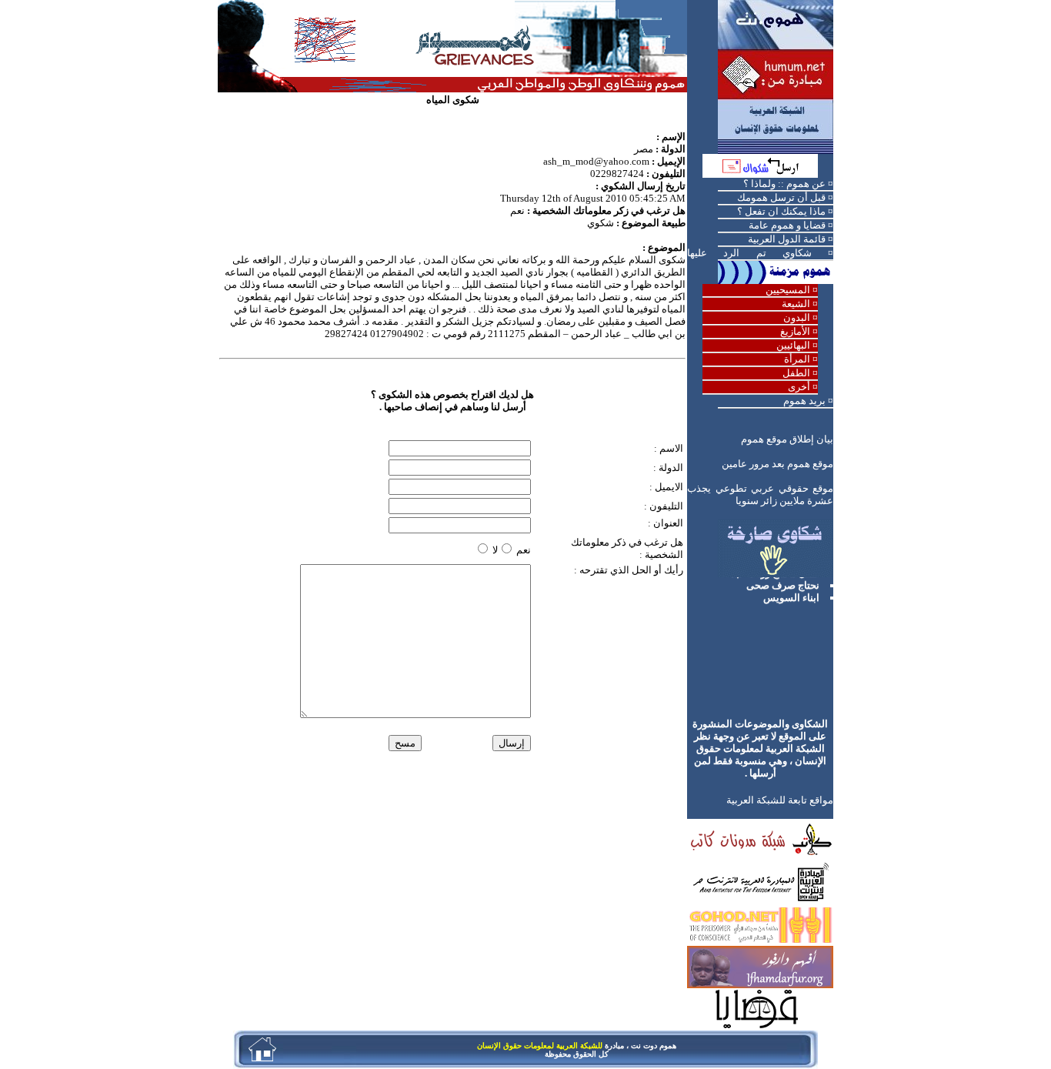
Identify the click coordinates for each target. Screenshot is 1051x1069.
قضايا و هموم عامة (787, 225)
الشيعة (796, 303)
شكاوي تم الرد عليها (749, 253)
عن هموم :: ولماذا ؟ (784, 183)
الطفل (796, 373)
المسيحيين (788, 290)
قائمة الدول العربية (787, 239)
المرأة (797, 359)
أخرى (799, 387)
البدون (796, 317)
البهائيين (793, 345)
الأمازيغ (795, 331)
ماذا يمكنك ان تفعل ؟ (781, 211)
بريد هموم (804, 400)
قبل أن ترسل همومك (781, 197)
